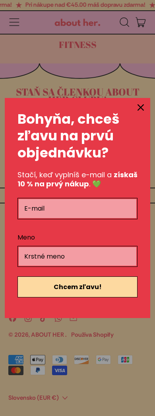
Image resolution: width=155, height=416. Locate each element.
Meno (26, 237)
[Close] (140, 107)
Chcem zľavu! (78, 286)
